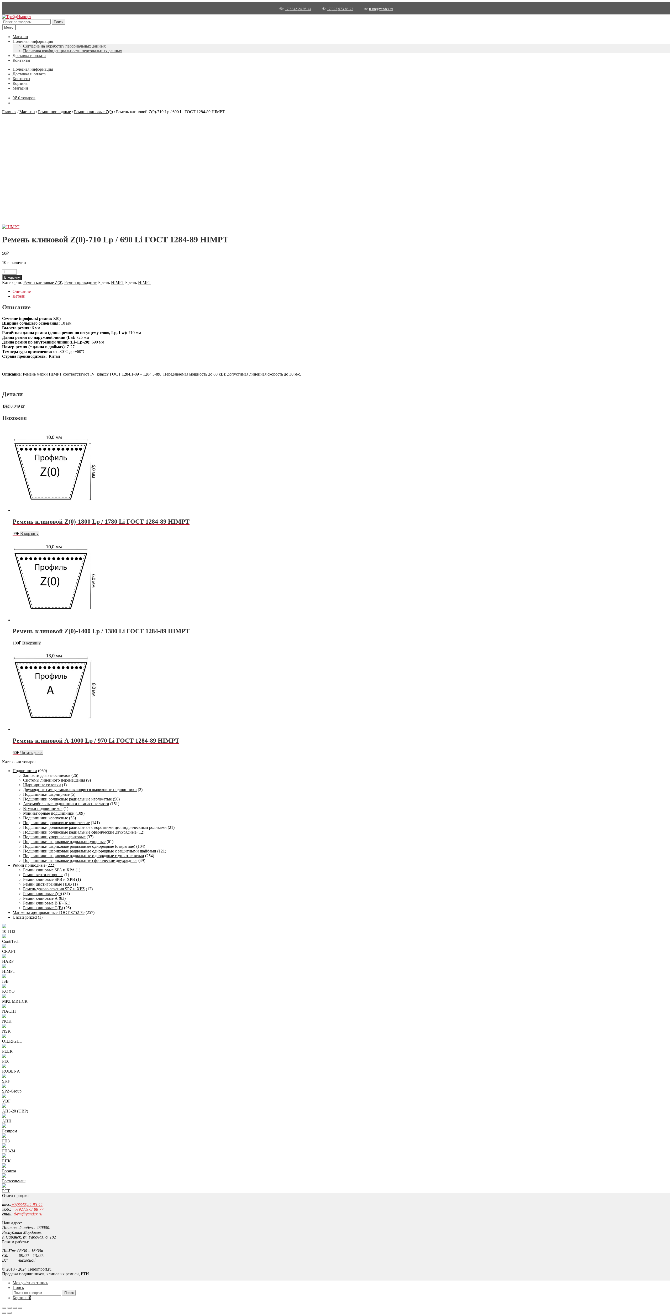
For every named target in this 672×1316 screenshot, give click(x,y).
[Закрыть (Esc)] (20, 1308)
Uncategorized (25, 917)
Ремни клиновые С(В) (43, 908)
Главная (9, 112)
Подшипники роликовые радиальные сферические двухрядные (79, 832)
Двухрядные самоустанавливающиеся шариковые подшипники (80, 789)
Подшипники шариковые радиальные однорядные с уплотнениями (83, 856)
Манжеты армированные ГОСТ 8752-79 (49, 912)
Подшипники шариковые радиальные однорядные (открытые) (79, 846)
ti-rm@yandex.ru (381, 9)
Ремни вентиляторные (43, 874)
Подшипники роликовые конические (56, 822)
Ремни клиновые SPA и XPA (49, 870)
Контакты (21, 60)
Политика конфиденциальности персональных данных (72, 51)
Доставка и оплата (29, 55)
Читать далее (31, 752)
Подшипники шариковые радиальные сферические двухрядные (80, 860)
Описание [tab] (22, 291)
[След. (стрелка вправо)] (9, 1313)
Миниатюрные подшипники (49, 813)
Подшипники (25, 770)
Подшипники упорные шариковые (54, 837)
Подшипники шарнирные (46, 794)
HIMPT (117, 282)
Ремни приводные (54, 112)
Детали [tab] (19, 296)
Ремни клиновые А (40, 898)
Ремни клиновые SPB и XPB (49, 879)
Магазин (20, 36)
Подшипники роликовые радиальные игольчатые (67, 799)
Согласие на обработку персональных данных (64, 46)
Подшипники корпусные (45, 818)
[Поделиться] (15, 1308)
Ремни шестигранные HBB (47, 884)
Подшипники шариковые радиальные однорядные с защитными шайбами (89, 851)
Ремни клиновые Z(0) (93, 112)
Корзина (20, 83)
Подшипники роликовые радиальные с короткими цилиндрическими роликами (95, 827)
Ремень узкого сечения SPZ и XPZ (54, 889)
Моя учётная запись (30, 1283)
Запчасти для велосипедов (46, 775)
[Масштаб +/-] (4, 1308)
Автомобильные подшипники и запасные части (66, 804)
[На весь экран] (9, 1308)
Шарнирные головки (42, 785)
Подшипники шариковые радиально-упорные (64, 841)
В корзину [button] (29, 533)
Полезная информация (33, 41)
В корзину (12, 277)
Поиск (58, 22)
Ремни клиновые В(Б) (42, 903)
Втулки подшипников (42, 808)
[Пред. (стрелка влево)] (4, 1313)
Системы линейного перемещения (54, 780)
